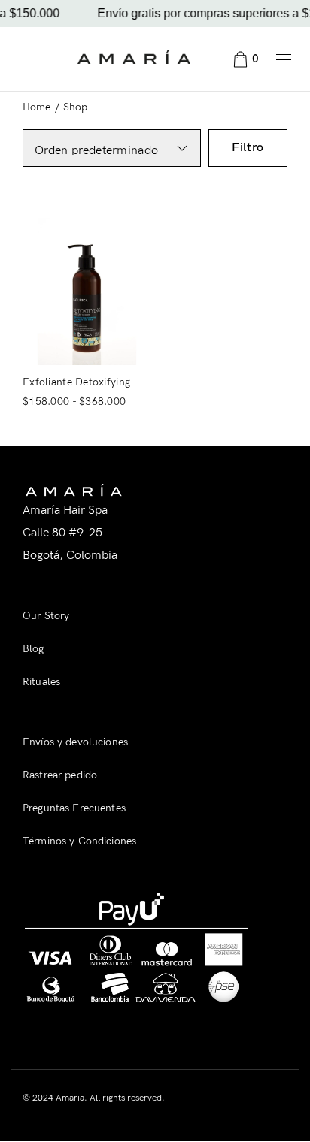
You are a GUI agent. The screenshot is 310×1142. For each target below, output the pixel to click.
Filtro (248, 147)
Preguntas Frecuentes (74, 808)
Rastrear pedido (60, 775)
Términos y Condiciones (79, 841)
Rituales (41, 681)
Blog (33, 648)
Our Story (46, 615)
